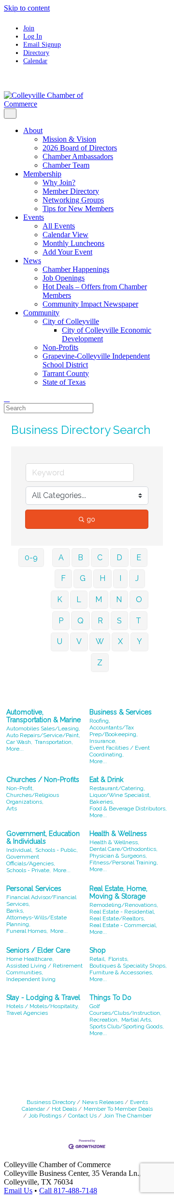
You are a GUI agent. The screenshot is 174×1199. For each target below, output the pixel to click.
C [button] (99, 557)
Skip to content (27, 8)
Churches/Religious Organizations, (32, 798)
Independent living (31, 979)
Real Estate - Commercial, (123, 925)
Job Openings (64, 278)
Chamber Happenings (76, 269)
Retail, (97, 959)
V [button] (79, 641)
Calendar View (65, 234)
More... (15, 748)
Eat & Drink (106, 779)
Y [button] (139, 641)
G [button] (83, 578)
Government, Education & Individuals (43, 837)
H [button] (102, 578)
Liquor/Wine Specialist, (120, 795)
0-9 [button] (31, 557)
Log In (32, 36)
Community (41, 313)
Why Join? (59, 182)
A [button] (61, 557)
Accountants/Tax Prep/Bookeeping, (113, 731)
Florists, (118, 959)
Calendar (35, 61)
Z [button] (99, 662)
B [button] (80, 557)
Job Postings (45, 1115)
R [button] (100, 620)
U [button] (59, 641)
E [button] (138, 557)
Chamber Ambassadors (78, 156)
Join (28, 28)
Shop (97, 950)
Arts (11, 808)
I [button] (120, 578)
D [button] (119, 557)
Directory (36, 52)
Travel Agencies (27, 1013)
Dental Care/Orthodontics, (123, 849)
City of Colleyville (71, 321)
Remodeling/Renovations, (123, 905)
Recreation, (104, 1019)
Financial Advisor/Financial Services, (41, 900)
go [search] (91, 519)
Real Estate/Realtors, (117, 918)
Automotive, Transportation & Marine (43, 716)
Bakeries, (101, 801)
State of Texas (64, 382)
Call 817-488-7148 (68, 1190)
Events (33, 217)
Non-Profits (60, 347)
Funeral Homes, (27, 931)
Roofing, (99, 720)
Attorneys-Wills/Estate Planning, (36, 921)
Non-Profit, (20, 788)
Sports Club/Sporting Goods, (126, 1026)
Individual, (19, 850)
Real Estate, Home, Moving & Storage (118, 892)
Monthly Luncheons (73, 243)
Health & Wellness (118, 833)
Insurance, (102, 741)
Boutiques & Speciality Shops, (128, 965)
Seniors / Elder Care (38, 950)
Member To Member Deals (118, 1108)
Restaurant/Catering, (117, 788)
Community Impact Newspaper (90, 304)
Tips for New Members (78, 208)
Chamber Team (66, 165)
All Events (59, 226)
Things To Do (110, 997)
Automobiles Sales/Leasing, (43, 728)
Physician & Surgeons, (118, 855)
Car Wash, (19, 742)
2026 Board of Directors (80, 148)
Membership (42, 174)
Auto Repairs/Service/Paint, (43, 735)
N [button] (119, 599)
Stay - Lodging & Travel (43, 997)
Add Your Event (67, 252)
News (32, 260)
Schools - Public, (56, 850)
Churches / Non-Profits (42, 779)
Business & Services (120, 712)
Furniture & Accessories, (121, 972)
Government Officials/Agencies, (30, 860)
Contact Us (82, 1115)
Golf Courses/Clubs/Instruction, (125, 1009)
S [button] (119, 620)
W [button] (100, 641)
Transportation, (54, 742)
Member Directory (71, 191)
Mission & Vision (69, 139)
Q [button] (80, 620)
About (33, 130)
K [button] (59, 599)
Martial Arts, (136, 1019)
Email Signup (42, 44)
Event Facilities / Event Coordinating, (119, 751)
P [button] (60, 620)
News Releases (102, 1102)
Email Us (18, 1190)
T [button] (138, 620)
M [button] (98, 599)
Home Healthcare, (30, 959)
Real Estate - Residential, (122, 911)
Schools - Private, (28, 870)
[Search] (7, 398)
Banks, (15, 910)
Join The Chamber (127, 1115)
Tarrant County (66, 373)
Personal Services (33, 888)
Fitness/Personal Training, (123, 862)
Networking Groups (73, 200)
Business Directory (51, 1102)
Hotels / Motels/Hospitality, (42, 1006)
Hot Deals (64, 1108)
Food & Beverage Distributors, (128, 808)
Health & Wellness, (114, 842)
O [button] (139, 599)
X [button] (120, 641)
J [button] (137, 578)
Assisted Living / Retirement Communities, (44, 969)
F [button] (63, 578)
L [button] (78, 599)
